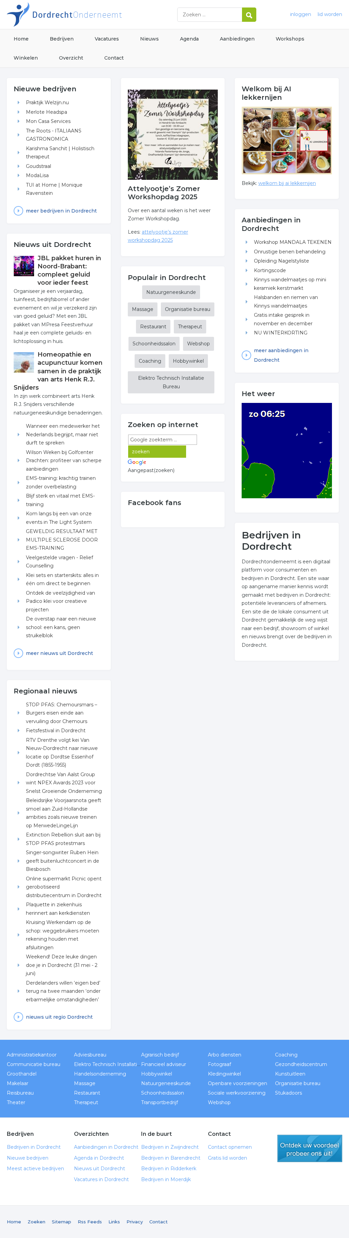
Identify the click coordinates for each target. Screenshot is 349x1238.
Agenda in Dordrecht (99, 1158)
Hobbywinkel (188, 361)
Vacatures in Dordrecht (101, 1179)
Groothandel (21, 1074)
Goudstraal (38, 166)
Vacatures (107, 39)
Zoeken (36, 1221)
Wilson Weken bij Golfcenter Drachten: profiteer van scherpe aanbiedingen (64, 460)
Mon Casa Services (48, 121)
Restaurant (153, 327)
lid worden (330, 14)
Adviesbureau (90, 1055)
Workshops (290, 39)
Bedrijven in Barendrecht (170, 1158)
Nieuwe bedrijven (27, 1158)
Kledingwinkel (224, 1074)
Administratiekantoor (32, 1055)
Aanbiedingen (237, 39)
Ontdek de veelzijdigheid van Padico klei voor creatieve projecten (60, 601)
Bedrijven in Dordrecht (92, 14)
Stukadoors (288, 1093)
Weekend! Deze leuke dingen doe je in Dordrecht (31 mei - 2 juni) (61, 965)
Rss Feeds (90, 1221)
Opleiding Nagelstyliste (281, 261)
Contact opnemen (230, 1147)
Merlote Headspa (46, 112)
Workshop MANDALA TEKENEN (293, 242)
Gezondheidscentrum (301, 1064)
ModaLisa (37, 175)
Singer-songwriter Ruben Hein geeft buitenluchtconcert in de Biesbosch (62, 860)
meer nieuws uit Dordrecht (59, 653)
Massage (142, 309)
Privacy (134, 1221)
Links (114, 1221)
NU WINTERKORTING (280, 333)
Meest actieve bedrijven (35, 1168)
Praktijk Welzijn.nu (47, 102)
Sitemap (61, 1221)
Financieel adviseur (163, 1064)
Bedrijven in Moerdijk (166, 1179)
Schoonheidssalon (154, 344)
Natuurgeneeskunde (171, 292)
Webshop (198, 344)
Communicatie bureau (33, 1064)
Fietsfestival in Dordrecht (56, 730)
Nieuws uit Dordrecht (99, 1168)
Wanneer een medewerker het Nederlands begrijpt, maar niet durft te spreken (63, 434)
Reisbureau (20, 1093)
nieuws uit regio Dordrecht (59, 1017)
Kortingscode (270, 270)
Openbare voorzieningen (237, 1083)
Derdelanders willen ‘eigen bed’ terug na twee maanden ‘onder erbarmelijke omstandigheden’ (63, 991)
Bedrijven (62, 39)
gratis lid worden (309, 1148)
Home (21, 39)
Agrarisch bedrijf (160, 1055)
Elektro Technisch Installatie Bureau (171, 382)
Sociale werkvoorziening (236, 1093)
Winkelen (26, 58)
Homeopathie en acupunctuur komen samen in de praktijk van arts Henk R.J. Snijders (58, 371)
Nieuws (149, 39)
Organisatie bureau (187, 309)
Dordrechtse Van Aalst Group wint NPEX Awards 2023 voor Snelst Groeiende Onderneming (64, 782)
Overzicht (71, 58)
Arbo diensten (224, 1055)
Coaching (150, 361)
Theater (16, 1102)
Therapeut (190, 327)
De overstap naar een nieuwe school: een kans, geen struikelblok (61, 627)
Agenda (189, 39)
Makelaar (17, 1083)
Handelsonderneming (100, 1074)
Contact (114, 58)
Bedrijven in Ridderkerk (168, 1168)
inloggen (300, 14)
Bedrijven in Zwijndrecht (170, 1147)
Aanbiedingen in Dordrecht (106, 1147)
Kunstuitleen (290, 1074)
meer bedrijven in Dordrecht (61, 211)
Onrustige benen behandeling (289, 252)
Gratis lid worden (227, 1158)
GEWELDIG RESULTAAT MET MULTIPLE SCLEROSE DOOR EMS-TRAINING (62, 539)
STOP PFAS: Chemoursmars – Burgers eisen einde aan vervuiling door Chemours (61, 713)
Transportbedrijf (159, 1102)
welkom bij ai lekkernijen (287, 183)
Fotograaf (219, 1064)
